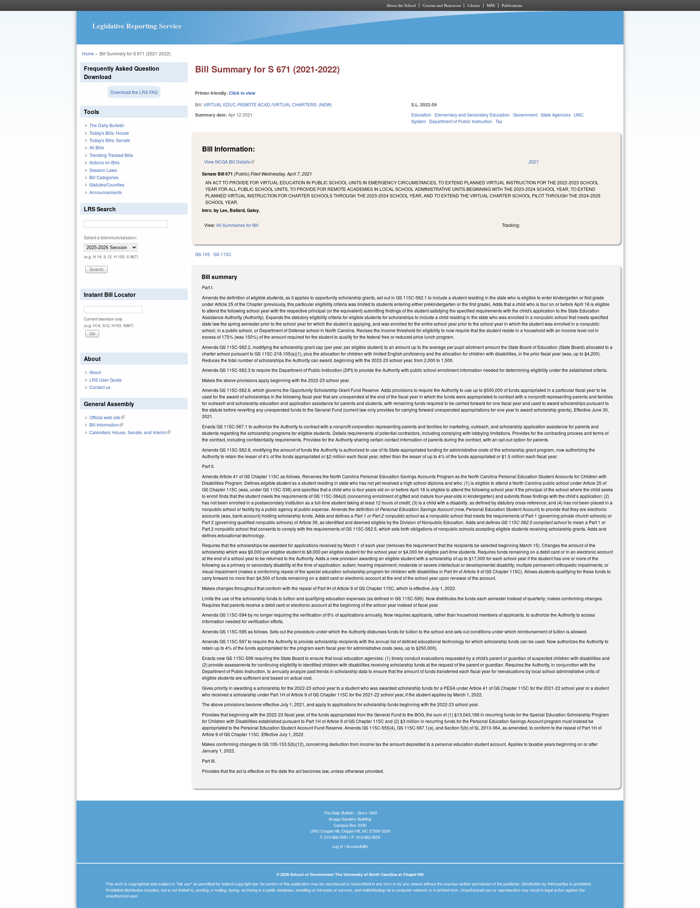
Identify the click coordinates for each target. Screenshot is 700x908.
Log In (337, 846)
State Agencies (556, 114)
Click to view (242, 93)
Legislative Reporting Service (137, 26)
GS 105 (202, 254)
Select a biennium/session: (110, 237)
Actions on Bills (104, 162)
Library (473, 5)
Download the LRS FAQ (134, 92)
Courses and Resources (442, 5)
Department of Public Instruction (460, 121)
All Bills (96, 147)
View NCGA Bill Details (229, 161)
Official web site (107, 417)
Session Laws (103, 170)
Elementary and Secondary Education (472, 114)
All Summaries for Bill (237, 225)
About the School (401, 5)
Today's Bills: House (109, 133)
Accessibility (357, 846)
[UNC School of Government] (253, 5)
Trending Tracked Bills (111, 155)
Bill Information (106, 424)
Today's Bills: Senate (109, 140)
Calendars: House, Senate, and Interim (130, 432)
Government (525, 114)
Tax (498, 121)
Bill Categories (103, 177)
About (95, 372)
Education (421, 114)
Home (88, 53)
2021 (534, 161)
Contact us (99, 387)
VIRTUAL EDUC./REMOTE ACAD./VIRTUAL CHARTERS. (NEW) (267, 104)
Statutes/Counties (106, 184)
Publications (512, 5)
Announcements (105, 192)
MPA (491, 5)
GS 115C (222, 254)
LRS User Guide (105, 380)
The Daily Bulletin (106, 125)
